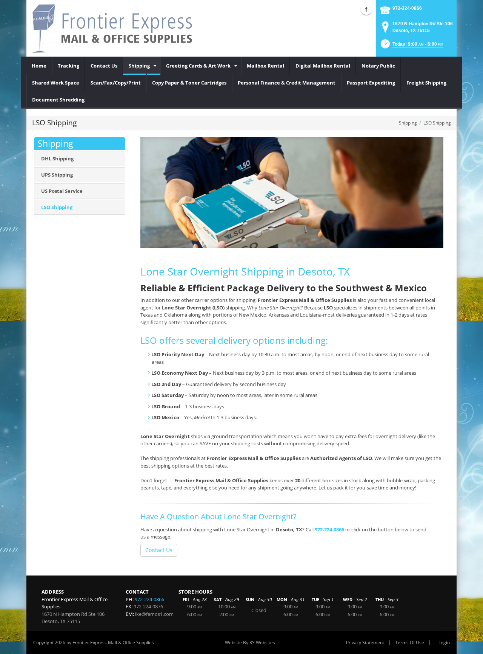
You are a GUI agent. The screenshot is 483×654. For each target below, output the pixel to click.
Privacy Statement (365, 642)
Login (444, 642)
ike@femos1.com (154, 614)
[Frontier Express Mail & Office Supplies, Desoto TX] (117, 28)
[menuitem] (39, 66)
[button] (411, 46)
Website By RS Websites (250, 642)
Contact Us (158, 550)
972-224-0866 (407, 8)
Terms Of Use (409, 642)
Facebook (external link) (366, 9)
